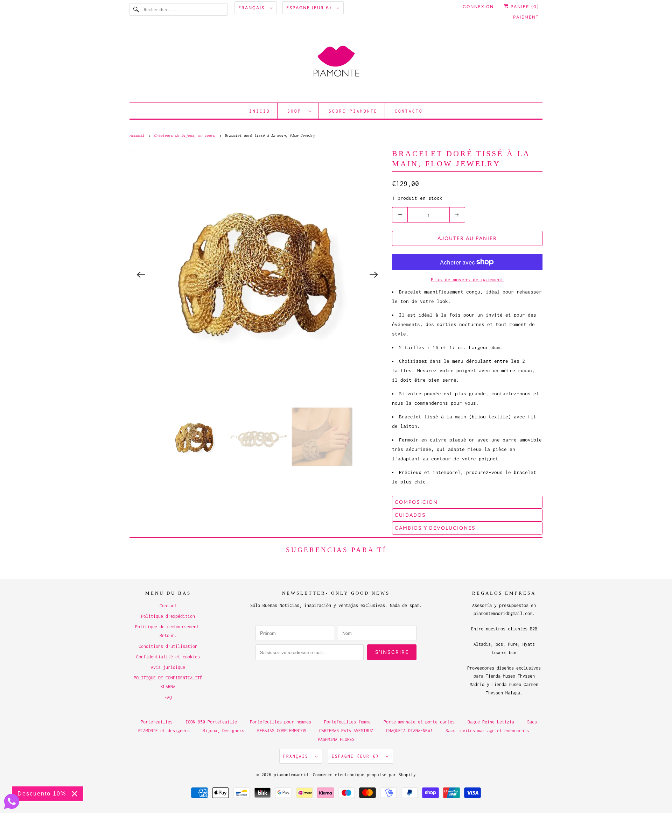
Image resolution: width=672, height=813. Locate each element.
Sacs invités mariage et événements (487, 730)
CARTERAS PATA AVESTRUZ (346, 730)
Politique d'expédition (168, 616)
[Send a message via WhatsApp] (12, 801)
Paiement (526, 17)
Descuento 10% (42, 794)
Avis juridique (168, 667)
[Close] (74, 794)
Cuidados (410, 515)
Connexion (478, 6)
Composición (416, 502)
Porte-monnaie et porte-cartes (419, 721)
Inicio (259, 111)
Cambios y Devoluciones (435, 528)
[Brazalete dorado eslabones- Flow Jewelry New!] (257, 275)
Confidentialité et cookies (168, 656)
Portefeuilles (157, 721)
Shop (296, 111)
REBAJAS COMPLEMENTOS (281, 730)
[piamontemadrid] (336, 64)
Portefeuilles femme (347, 721)
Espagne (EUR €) (309, 7)
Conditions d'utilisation (168, 646)
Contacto (409, 111)
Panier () (524, 6)
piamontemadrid (291, 774)
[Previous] (140, 274)
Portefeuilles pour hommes (280, 721)
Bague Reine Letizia (491, 721)
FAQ (168, 697)
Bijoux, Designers (223, 730)
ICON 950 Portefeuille (211, 721)
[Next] (374, 274)
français (252, 7)
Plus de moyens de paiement (467, 279)
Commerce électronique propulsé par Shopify (364, 774)
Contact (168, 605)
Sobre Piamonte (353, 111)
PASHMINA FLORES (336, 739)
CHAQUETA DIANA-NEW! (409, 730)
